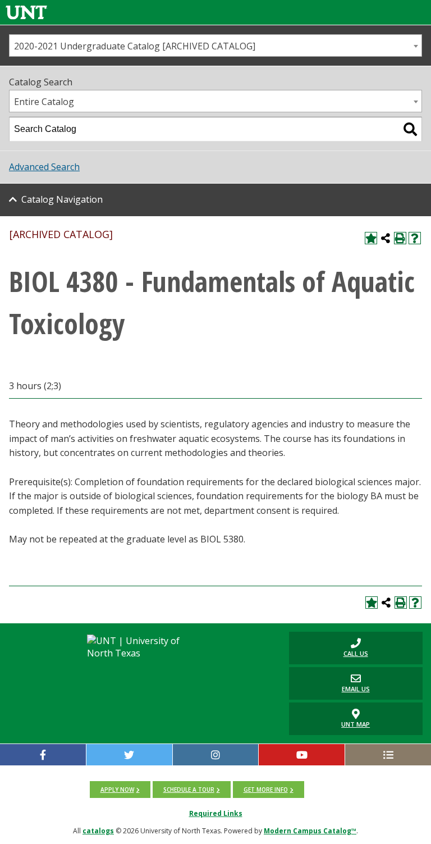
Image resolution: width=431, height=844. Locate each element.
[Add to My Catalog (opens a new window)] (371, 238)
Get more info (266, 789)
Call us (328, 647)
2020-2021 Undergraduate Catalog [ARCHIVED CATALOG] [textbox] (134, 46)
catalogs (98, 831)
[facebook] (43, 754)
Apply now (117, 789)
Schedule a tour (188, 789)
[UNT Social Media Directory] (388, 754)
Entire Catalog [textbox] (44, 101)
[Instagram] (216, 754)
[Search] (410, 129)
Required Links (215, 813)
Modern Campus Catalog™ (310, 831)
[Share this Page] (385, 238)
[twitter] (129, 754)
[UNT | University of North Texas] (142, 647)
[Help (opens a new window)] (415, 238)
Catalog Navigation (62, 199)
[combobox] (215, 45)
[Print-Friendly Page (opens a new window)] (400, 238)
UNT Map (355, 724)
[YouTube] (302, 754)
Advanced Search (44, 167)
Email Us (329, 683)
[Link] (26, 12)
